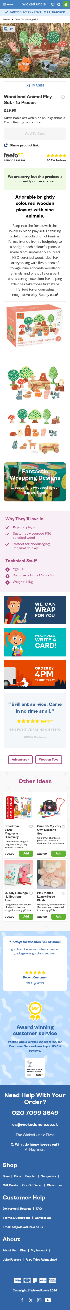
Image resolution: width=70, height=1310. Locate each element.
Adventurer (20, 759)
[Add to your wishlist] (63, 97)
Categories (48, 1176)
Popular (30, 1176)
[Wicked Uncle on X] (31, 1300)
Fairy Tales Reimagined (41, 1259)
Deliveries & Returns (17, 1208)
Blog (23, 1250)
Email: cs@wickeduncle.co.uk (23, 1227)
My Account (39, 1250)
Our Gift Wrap (32, 1185)
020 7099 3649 (35, 1113)
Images (37, 85)
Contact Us (43, 1217)
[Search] (59, 4)
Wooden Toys (48, 759)
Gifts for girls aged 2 (26, 19)
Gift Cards (10, 1185)
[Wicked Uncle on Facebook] (22, 1300)
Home (6, 19)
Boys (6, 1176)
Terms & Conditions (16, 1217)
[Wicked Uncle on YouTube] (48, 1300)
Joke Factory (12, 1259)
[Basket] (66, 4)
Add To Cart (35, 134)
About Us (9, 1250)
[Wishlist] (53, 4)
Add (26, 853)
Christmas (54, 1185)
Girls (17, 1176)
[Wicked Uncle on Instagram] (39, 1300)
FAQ (39, 1208)
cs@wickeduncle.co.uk (35, 1124)
